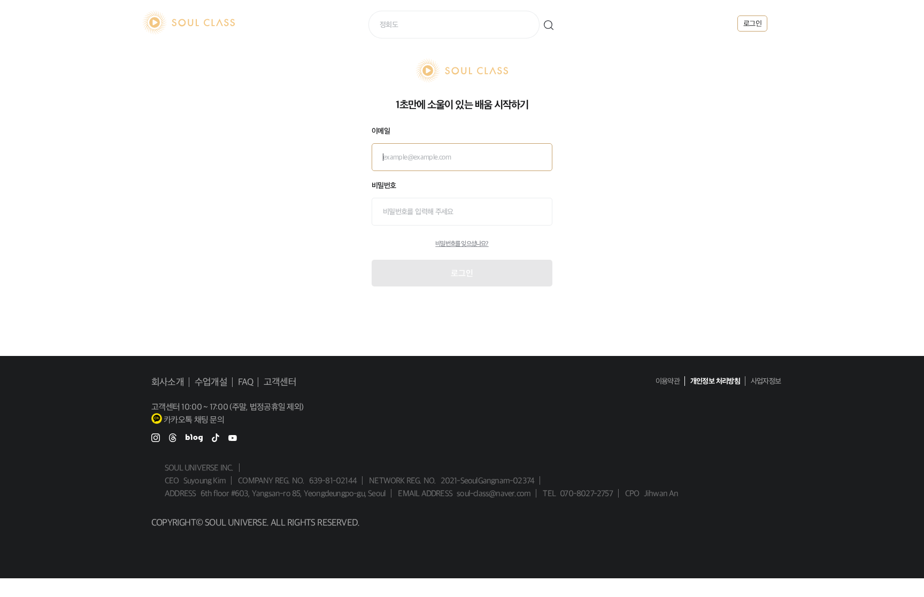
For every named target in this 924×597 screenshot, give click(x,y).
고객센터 (280, 382)
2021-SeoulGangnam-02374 (488, 480)
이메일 (381, 131)
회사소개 (167, 382)
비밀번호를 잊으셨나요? (461, 244)
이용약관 (668, 381)
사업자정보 (766, 381)
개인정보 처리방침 (715, 381)
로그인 (462, 273)
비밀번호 (384, 185)
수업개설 (211, 382)
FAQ (245, 382)
